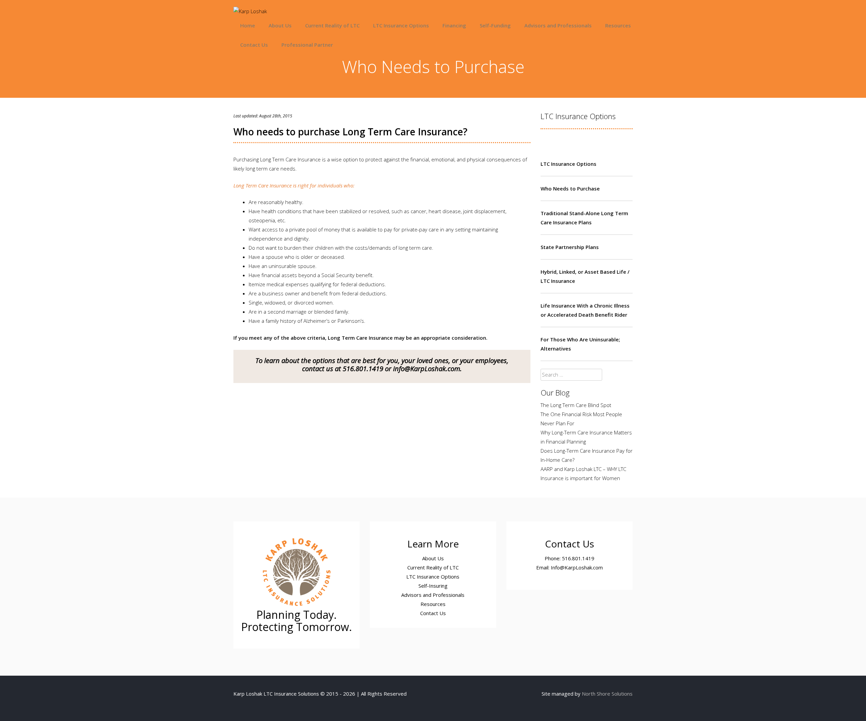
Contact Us (254, 44)
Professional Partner (307, 44)
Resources (618, 25)
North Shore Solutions (607, 693)
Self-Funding (495, 25)
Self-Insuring (433, 585)
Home (247, 25)
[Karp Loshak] (250, 11)
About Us (280, 25)
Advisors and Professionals (558, 25)
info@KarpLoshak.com (426, 368)
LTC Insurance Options (401, 25)
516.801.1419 (363, 368)
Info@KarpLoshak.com (577, 567)
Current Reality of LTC (332, 25)
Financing (454, 25)
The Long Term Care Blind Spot (576, 405)
